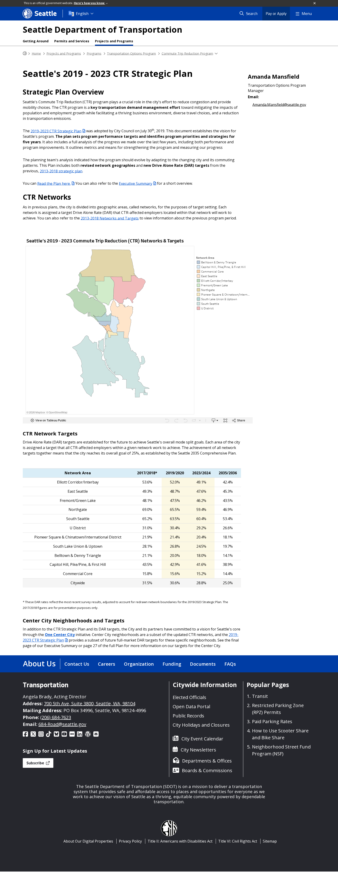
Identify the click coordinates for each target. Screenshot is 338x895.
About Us (39, 663)
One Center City (60, 634)
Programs (94, 53)
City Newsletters (198, 750)
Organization (139, 664)
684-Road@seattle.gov (62, 724)
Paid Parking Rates (272, 721)
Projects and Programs (114, 41)
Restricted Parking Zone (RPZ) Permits (278, 708)
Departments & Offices (207, 761)
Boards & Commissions (207, 770)
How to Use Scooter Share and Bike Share (280, 734)
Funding (172, 664)
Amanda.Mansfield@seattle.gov (279, 104)
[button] (315, 3)
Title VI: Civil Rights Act (237, 841)
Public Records (188, 716)
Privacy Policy (130, 841)
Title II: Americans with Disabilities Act (180, 841)
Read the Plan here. (54, 183)
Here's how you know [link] (89, 3)
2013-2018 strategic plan (61, 170)
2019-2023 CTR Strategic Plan (56, 130)
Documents (203, 664)
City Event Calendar (202, 739)
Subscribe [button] (35, 762)
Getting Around (36, 41)
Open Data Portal (191, 706)
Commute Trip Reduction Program (187, 53)
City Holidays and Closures (201, 725)
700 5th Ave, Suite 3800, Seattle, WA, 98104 (89, 703)
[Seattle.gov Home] (25, 53)
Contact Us (76, 664)
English (82, 13)
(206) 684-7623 (55, 717)
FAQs (230, 664)
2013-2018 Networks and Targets (110, 218)
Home (36, 53)
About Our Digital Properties (88, 841)
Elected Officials (189, 697)
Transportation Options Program (131, 53)
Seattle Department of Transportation (102, 29)
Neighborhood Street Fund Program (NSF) (281, 750)
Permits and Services (71, 41)
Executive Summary (135, 183)
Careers (106, 664)
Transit (260, 696)
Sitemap (270, 841)
